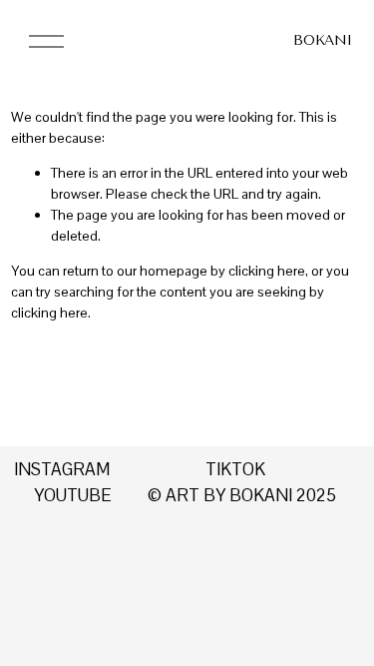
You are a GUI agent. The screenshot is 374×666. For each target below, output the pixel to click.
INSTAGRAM (62, 469)
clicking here (266, 271)
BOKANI (322, 40)
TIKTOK (235, 469)
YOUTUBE (73, 495)
